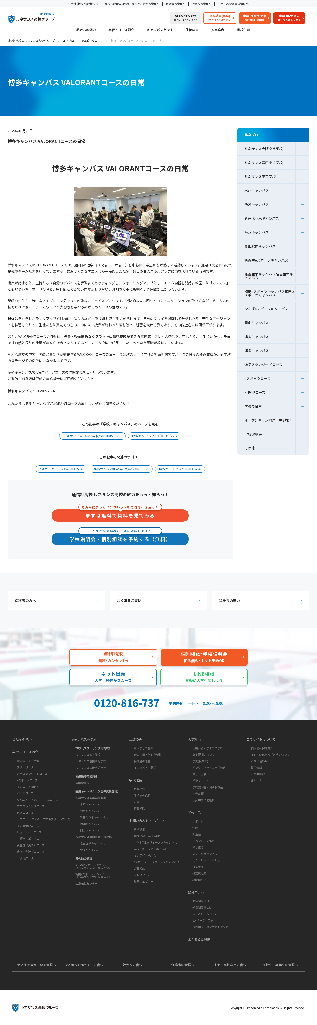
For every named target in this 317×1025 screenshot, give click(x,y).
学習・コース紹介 (121, 30)
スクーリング (25, 767)
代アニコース (25, 813)
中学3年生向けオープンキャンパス (155, 842)
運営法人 (256, 780)
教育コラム (196, 892)
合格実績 (198, 867)
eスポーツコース (92, 40)
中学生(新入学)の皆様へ (83, 4)
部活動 (196, 834)
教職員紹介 (199, 880)
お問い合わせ (259, 761)
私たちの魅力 (86, 30)
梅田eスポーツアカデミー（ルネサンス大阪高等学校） (93, 875)
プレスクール (142, 875)
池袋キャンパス (256, 204)
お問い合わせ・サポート (147, 820)
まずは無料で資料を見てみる (120, 514)
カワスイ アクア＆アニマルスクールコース (43, 819)
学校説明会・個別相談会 (207, 787)
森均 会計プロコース (31, 852)
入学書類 (198, 793)
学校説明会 (253, 434)
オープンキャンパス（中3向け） (269, 420)
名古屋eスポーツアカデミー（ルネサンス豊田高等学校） (93, 866)
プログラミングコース (31, 806)
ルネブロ (68, 40)
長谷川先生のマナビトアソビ (210, 927)
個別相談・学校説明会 (148, 836)
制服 (195, 828)
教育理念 (139, 789)
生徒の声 (192, 30)
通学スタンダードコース (263, 364)
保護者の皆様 (142, 761)
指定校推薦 (199, 873)
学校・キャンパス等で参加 (150, 849)
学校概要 (135, 780)
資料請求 (139, 829)
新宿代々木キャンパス (261, 218)
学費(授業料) (200, 761)
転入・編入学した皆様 (148, 755)
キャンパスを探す (160, 30)
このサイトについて (260, 739)
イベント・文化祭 (203, 841)
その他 (249, 448)
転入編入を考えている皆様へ (86, 964)
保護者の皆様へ (175, 4)
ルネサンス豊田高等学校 (263, 162)
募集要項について (203, 755)
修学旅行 (198, 847)
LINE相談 (139, 868)
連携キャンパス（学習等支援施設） (97, 791)
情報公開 (139, 808)
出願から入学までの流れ (207, 748)
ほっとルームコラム (204, 914)
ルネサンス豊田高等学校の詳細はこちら (92, 435)
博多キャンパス (256, 336)
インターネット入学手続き (209, 768)
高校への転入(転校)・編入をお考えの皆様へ (132, 4)
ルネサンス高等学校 (260, 176)
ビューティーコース (29, 832)
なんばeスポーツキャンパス (266, 308)
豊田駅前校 (82, 783)
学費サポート (200, 780)
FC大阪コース (25, 858)
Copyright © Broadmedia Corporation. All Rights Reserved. (267, 1008)
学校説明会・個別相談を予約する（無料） (120, 537)
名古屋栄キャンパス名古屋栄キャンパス (268, 276)
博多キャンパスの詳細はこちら (154, 435)
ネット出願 (199, 774)
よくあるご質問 (129, 600)
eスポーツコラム (202, 920)
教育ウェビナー (143, 881)
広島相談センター (86, 883)
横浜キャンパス (256, 232)
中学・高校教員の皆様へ (233, 4)
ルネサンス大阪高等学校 (263, 148)
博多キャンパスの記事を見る (180, 468)
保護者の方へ (25, 600)
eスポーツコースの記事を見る (61, 468)
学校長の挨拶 (142, 795)
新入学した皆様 (143, 748)
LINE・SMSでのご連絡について (270, 755)
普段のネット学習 (28, 761)
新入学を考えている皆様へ (36, 964)
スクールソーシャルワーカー (210, 860)
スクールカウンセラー (206, 854)
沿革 (136, 802)
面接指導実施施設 (86, 776)
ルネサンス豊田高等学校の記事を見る (121, 468)
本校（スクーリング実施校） (93, 748)
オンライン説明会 (145, 855)
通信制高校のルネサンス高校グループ (31, 40)
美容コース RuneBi (28, 787)
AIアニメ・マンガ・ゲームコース (37, 800)
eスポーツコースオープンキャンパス (156, 862)
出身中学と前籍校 (203, 800)
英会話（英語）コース (31, 845)
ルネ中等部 (258, 774)
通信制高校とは (202, 907)
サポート (198, 821)
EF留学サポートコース (31, 839)
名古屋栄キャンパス (92, 843)
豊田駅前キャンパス (260, 246)
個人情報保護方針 (262, 748)
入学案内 (217, 30)
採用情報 (256, 768)
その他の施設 (83, 858)
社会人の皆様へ (201, 4)
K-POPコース (254, 392)
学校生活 (243, 30)
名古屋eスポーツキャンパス (266, 260)
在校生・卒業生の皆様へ (280, 964)
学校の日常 (253, 406)
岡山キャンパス (256, 322)
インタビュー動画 (145, 768)
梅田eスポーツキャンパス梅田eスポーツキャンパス (269, 293)
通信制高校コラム (203, 901)
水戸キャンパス (256, 190)
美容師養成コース (28, 826)
